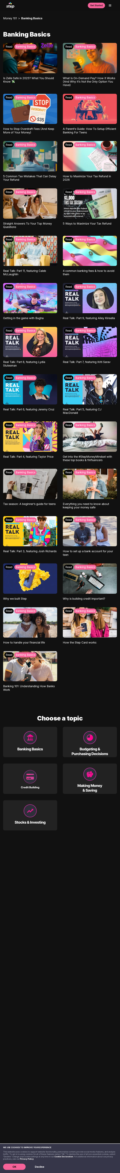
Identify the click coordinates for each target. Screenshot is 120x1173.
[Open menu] (110, 5)
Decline (39, 1167)
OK (14, 1166)
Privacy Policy (27, 1159)
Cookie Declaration (63, 1156)
